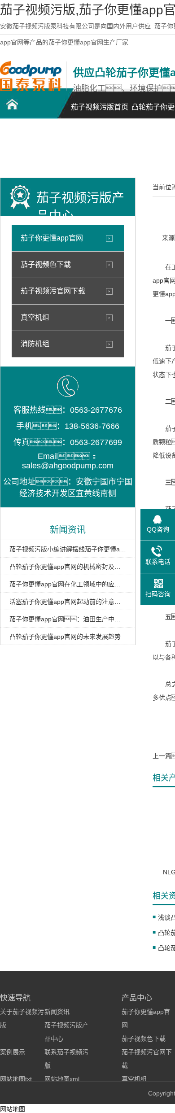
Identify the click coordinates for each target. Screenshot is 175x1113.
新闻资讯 (57, 1011)
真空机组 (35, 317)
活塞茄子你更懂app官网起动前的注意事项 (67, 601)
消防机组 (35, 344)
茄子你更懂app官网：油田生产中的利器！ (67, 619)
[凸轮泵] (30, 88)
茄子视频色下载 (46, 264)
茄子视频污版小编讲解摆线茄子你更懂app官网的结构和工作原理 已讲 (67, 549)
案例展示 (12, 1052)
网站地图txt (16, 1078)
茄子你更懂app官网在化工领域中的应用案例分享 (67, 584)
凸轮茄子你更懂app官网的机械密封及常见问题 (67, 566)
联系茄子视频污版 (31, 150)
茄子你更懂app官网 (52, 238)
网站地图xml (61, 1078)
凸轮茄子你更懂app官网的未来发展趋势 (65, 636)
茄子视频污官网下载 (53, 291)
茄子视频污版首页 (99, 107)
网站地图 (12, 1109)
